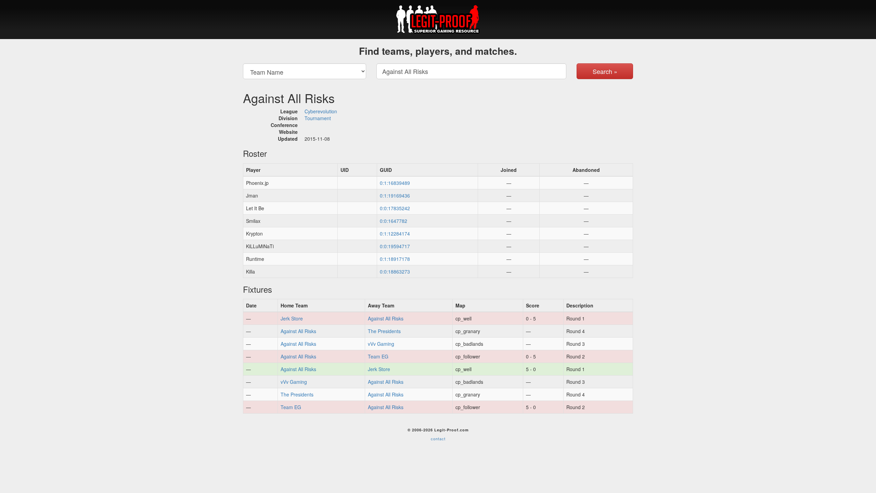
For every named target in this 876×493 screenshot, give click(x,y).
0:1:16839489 (395, 182)
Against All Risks (385, 318)
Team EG (378, 356)
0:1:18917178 (395, 258)
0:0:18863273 (395, 271)
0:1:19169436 (395, 195)
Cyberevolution (321, 111)
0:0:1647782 (393, 220)
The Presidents (384, 331)
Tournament (318, 118)
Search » (605, 71)
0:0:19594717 (395, 246)
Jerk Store (292, 318)
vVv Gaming (381, 343)
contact (438, 438)
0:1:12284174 (395, 233)
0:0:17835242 (395, 208)
